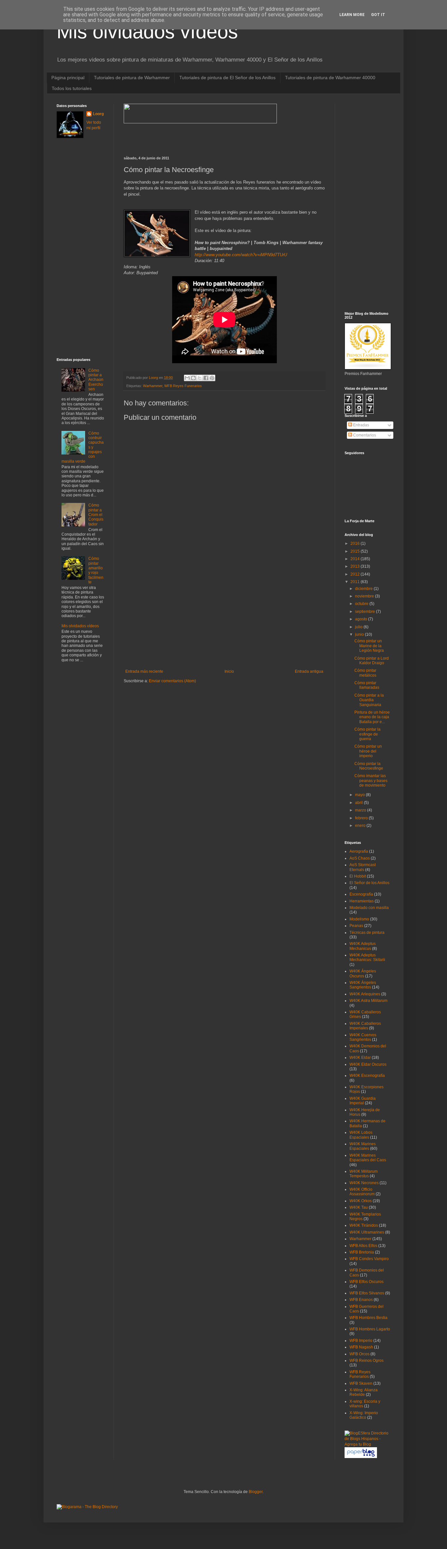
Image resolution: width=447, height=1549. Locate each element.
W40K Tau (358, 1207)
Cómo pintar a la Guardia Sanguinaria (369, 700)
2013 (355, 566)
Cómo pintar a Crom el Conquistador (95, 514)
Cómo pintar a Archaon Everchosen (95, 380)
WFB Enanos (361, 1299)
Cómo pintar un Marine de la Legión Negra (369, 646)
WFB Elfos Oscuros (366, 1281)
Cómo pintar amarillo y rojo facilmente (95, 570)
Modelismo (359, 919)
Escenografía (361, 894)
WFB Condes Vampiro (369, 1258)
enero (361, 825)
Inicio (229, 671)
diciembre (364, 588)
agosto (361, 619)
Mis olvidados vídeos (147, 32)
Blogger (255, 1491)
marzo (361, 810)
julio (359, 627)
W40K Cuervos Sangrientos (362, 1037)
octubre (362, 603)
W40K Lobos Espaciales (360, 1134)
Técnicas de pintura (366, 932)
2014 (355, 559)
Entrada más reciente (144, 671)
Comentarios (364, 435)
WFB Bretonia (361, 1252)
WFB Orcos (359, 1354)
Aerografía (358, 851)
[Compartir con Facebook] (206, 378)
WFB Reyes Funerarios (183, 386)
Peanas (356, 925)
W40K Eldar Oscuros (367, 1064)
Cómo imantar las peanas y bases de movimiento (370, 781)
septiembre (365, 611)
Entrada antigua (309, 671)
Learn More (352, 14)
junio (360, 634)
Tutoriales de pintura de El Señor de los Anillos (227, 77)
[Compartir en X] (199, 378)
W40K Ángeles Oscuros (362, 973)
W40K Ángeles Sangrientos (362, 984)
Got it (378, 14)
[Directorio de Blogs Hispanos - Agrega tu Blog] (367, 1444)
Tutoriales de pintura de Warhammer (132, 77)
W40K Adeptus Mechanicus (362, 946)
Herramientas (361, 901)
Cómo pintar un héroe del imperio (368, 751)
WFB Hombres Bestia (368, 1317)
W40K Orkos (360, 1201)
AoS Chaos (359, 858)
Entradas (360, 425)
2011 (355, 581)
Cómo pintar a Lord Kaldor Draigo (371, 660)
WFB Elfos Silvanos (366, 1293)
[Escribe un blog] (193, 378)
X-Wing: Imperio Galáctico (363, 1415)
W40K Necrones (364, 1183)
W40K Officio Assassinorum (362, 1191)
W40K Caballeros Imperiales (365, 1025)
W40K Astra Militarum (368, 1000)
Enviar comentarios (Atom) (172, 681)
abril (359, 802)
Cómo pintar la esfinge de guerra (367, 734)
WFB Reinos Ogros (366, 1360)
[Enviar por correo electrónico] (187, 378)
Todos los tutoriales (72, 88)
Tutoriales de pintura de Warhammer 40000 (330, 77)
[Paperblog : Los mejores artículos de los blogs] (361, 1456)
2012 (355, 574)
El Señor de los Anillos (369, 883)
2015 (355, 551)
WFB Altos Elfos (363, 1245)
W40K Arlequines (364, 994)
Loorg (154, 378)
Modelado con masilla (369, 907)
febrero (362, 818)
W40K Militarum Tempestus (363, 1173)
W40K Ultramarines (366, 1232)
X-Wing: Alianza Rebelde (363, 1392)
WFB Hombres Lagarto (369, 1329)
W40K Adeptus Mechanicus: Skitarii (367, 957)
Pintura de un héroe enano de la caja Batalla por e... (372, 717)
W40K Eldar (360, 1057)
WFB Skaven (360, 1383)
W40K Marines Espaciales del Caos (367, 1157)
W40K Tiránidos (363, 1225)
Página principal (67, 77)
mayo (360, 794)
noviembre (365, 596)
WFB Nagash (361, 1347)
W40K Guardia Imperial (362, 1100)
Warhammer (152, 386)
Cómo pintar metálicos (365, 672)
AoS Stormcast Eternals (362, 867)
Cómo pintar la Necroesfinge (368, 766)
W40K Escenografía (367, 1075)
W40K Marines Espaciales (362, 1146)
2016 (355, 543)
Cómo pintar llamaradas (366, 685)
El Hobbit (357, 876)
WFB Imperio (360, 1340)
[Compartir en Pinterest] (212, 378)
